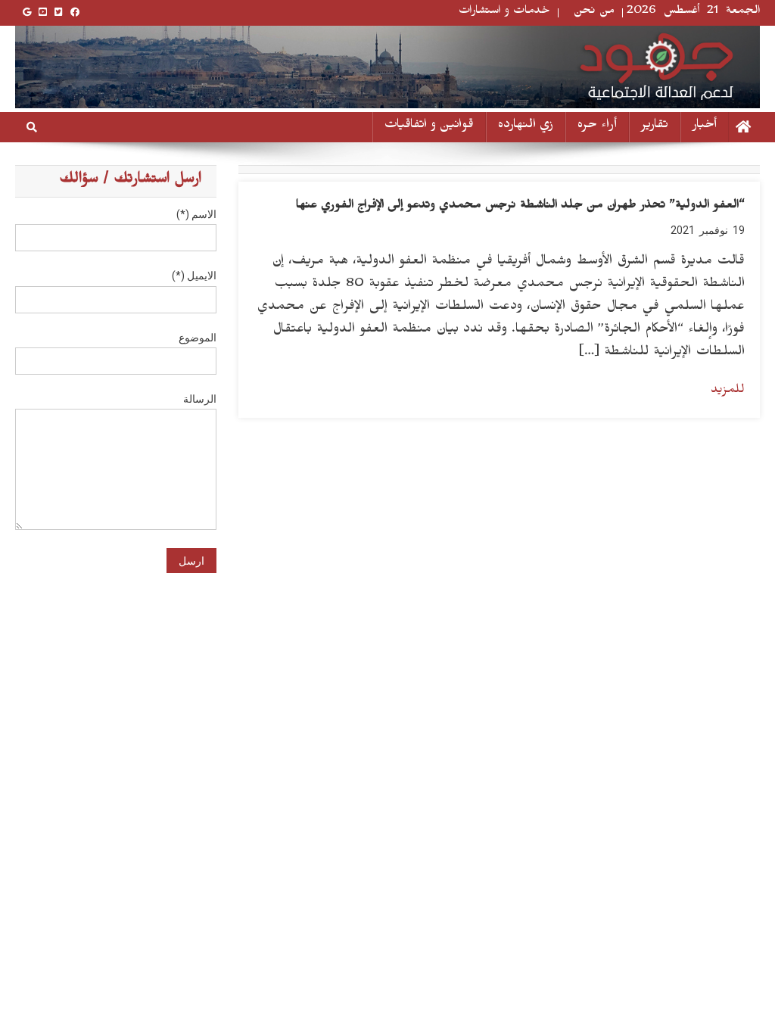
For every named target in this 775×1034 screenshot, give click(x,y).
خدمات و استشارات (504, 12)
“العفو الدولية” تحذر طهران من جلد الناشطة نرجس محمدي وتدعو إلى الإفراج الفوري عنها (520, 206)
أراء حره (597, 127)
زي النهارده (525, 127)
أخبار (705, 127)
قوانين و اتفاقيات (429, 127)
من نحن (594, 12)
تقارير (654, 127)
